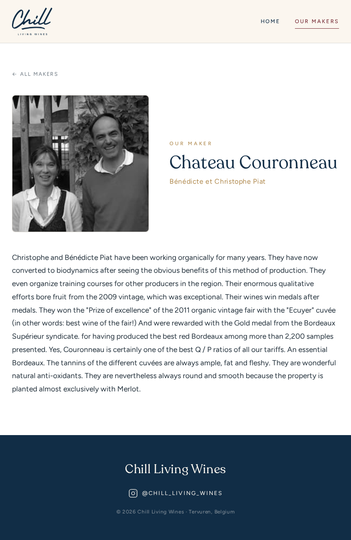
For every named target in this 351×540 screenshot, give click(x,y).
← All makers (35, 74)
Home (270, 21)
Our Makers (317, 21)
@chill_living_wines (182, 493)
